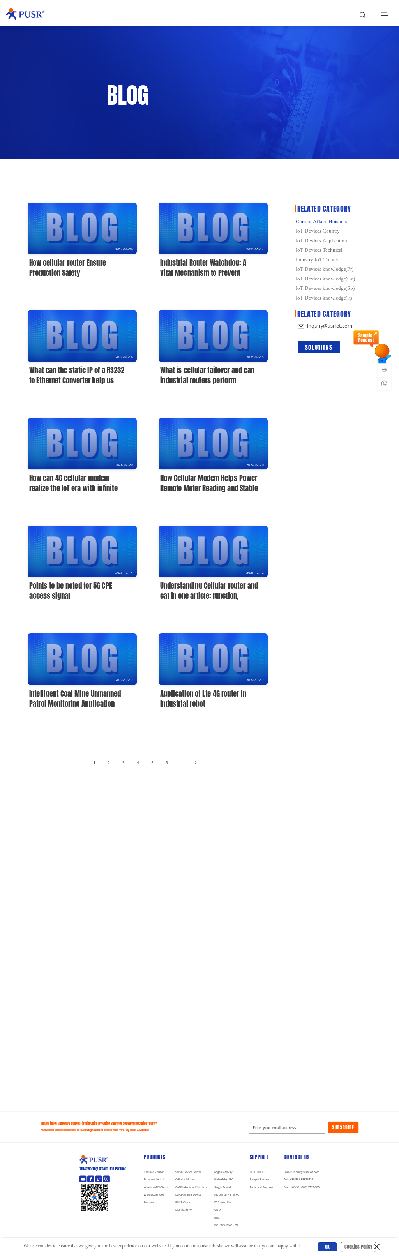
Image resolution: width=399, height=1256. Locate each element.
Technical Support (262, 1187)
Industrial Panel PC (226, 1194)
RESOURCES (257, 1172)
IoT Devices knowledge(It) (324, 297)
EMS (217, 1217)
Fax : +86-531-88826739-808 (302, 1187)
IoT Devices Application (321, 240)
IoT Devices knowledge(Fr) (324, 269)
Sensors (149, 1202)
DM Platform (183, 1210)
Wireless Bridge (154, 1194)
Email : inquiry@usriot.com (302, 1172)
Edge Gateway (223, 1172)
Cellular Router (154, 1172)
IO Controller (223, 1202)
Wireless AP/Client (156, 1187)
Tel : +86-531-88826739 (298, 1179)
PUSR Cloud (183, 1202)
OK (327, 1246)
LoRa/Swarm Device (188, 1194)
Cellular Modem (185, 1179)
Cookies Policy (358, 1246)
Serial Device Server (188, 1172)
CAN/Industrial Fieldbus (191, 1187)
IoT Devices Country (318, 230)
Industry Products (226, 1225)
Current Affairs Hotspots (321, 221)
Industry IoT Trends (317, 259)
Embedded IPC (223, 1179)
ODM (217, 1210)
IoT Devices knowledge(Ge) (325, 278)
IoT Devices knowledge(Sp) (325, 288)
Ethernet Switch (154, 1179)
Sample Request (260, 1179)
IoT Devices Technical (319, 249)
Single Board (222, 1187)
